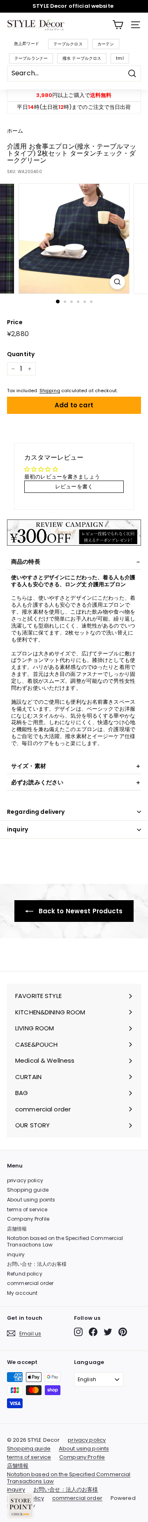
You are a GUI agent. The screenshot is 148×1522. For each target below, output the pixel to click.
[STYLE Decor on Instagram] (78, 1332)
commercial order (30, 1283)
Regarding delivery (36, 812)
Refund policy (24, 1273)
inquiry (17, 829)
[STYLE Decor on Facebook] (93, 1332)
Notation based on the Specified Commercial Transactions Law (65, 1241)
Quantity (21, 354)
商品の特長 (25, 562)
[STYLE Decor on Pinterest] (122, 1332)
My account (22, 1292)
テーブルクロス (68, 44)
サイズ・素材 (28, 766)
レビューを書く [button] (74, 486)
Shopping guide (28, 1189)
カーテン (105, 44)
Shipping (49, 390)
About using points (31, 1199)
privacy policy (25, 1180)
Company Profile (28, 1218)
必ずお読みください (37, 782)
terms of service (27, 1209)
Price (15, 322)
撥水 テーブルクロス (81, 58)
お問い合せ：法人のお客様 (37, 1263)
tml (119, 58)
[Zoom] (117, 281)
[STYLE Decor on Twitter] (108, 1332)
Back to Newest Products (80, 911)
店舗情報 (17, 1228)
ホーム (15, 131)
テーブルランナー (31, 58)
